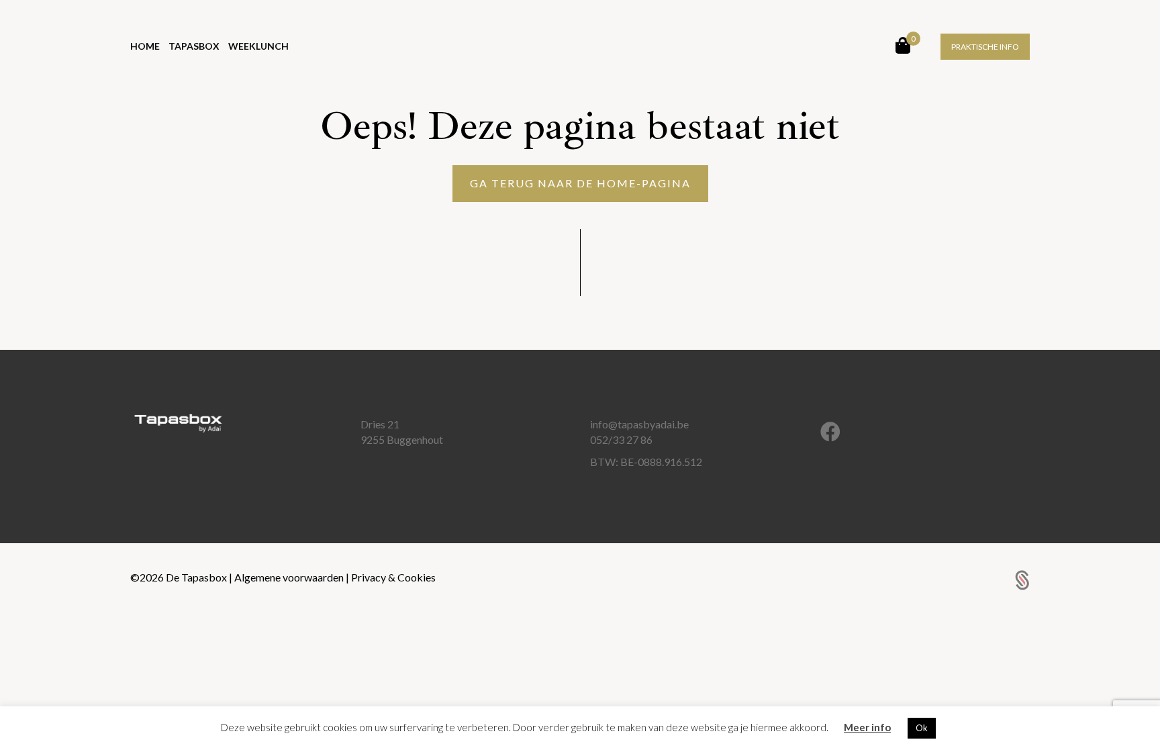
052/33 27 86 (621, 439)
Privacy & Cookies (393, 577)
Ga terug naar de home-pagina (580, 183)
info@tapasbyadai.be (639, 424)
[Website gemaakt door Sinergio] (1022, 578)
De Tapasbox (197, 577)
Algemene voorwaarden (290, 577)
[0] (903, 45)
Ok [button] (922, 727)
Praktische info (985, 47)
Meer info (867, 727)
